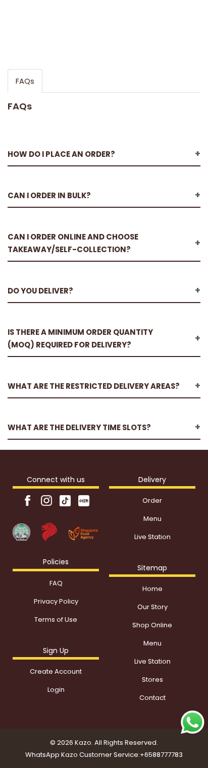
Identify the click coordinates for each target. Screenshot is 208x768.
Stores (152, 679)
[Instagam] (47, 500)
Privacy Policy (56, 601)
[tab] (104, 149)
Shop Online (152, 625)
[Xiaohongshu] (83, 500)
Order (152, 500)
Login (56, 689)
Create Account (56, 671)
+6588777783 (161, 754)
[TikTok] (66, 500)
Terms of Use (55, 619)
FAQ (56, 583)
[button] (104, 154)
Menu (152, 518)
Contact (152, 697)
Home (152, 589)
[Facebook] (28, 500)
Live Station (152, 537)
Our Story (152, 607)
